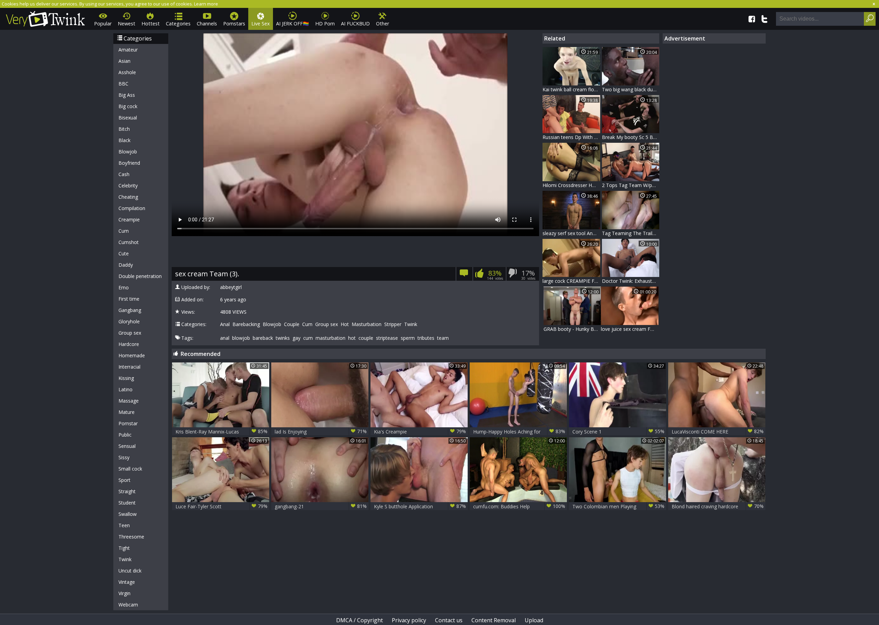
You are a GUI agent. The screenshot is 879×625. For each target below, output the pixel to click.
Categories (178, 23)
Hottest (150, 23)
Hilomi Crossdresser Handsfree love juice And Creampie (571, 185)
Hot (345, 324)
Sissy (123, 457)
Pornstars (234, 23)
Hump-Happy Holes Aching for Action (519, 431)
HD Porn (325, 23)
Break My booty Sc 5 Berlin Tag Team (631, 137)
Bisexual (127, 117)
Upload (534, 620)
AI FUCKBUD (355, 23)
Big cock (127, 106)
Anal (225, 324)
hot (352, 338)
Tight (124, 548)
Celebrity (128, 185)
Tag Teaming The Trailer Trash (631, 233)
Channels (207, 23)
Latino (125, 389)
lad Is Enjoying (321, 431)
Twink (125, 559)
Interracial (129, 366)
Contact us (449, 620)
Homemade (131, 355)
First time (128, 299)
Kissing (126, 378)
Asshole (127, 72)
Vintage (126, 582)
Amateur (128, 49)
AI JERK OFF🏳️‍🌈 (292, 23)
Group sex (129, 332)
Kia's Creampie (420, 431)
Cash (123, 174)
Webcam (128, 604)
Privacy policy (409, 620)
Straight (127, 491)
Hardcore (128, 344)
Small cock (130, 468)
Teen (124, 525)
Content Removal (493, 620)
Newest (126, 23)
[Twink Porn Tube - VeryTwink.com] (45, 17)
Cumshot (128, 242)
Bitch (124, 129)
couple (365, 338)
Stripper (392, 324)
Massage (128, 400)
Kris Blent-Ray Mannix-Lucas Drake (221, 431)
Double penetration (140, 276)
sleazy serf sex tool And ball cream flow (571, 233)
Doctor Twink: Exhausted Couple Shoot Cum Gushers (631, 281)
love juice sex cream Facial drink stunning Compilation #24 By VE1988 (630, 329)
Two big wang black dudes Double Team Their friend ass (631, 89)
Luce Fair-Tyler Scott (221, 506)
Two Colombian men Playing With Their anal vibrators (618, 506)
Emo (123, 287)
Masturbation (366, 324)
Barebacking (246, 324)
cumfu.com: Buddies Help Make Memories (519, 506)
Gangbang (129, 310)
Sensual (127, 446)
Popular (103, 23)
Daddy (125, 265)
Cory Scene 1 (618, 431)
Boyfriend (129, 163)
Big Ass (126, 95)
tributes (426, 338)
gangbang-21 (321, 506)
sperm (408, 338)
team (443, 338)
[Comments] (464, 275)
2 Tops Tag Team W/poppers (631, 185)
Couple (291, 324)
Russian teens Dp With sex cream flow (571, 137)
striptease (387, 338)
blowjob (241, 338)
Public (125, 434)
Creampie (129, 219)
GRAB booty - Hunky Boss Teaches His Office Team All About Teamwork (572, 329)
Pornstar (128, 423)
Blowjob (127, 151)
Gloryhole (129, 321)
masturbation (330, 338)
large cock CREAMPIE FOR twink (571, 281)
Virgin (124, 593)
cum (308, 338)
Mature (126, 412)
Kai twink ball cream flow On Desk (571, 89)
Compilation (131, 208)
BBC (123, 83)
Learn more (206, 4)
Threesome (131, 536)
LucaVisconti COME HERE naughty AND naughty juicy (718, 431)
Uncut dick (129, 570)
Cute (123, 253)
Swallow (127, 514)
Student (127, 502)
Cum (123, 231)
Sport (124, 480)
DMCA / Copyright (359, 620)
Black (124, 140)
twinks (283, 338)
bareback (263, 338)
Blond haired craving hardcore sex (718, 506)
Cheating (128, 197)
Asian (124, 61)
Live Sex (260, 23)
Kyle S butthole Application (420, 506)
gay (296, 338)
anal (224, 338)
